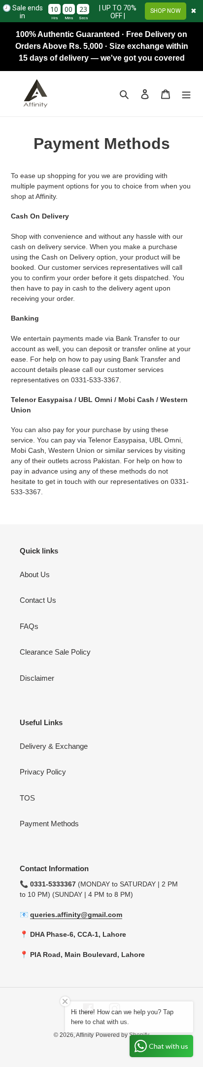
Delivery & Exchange (54, 746)
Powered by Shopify (122, 1034)
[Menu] (186, 94)
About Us (35, 574)
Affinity (85, 1034)
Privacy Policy (43, 772)
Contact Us (38, 600)
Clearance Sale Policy (55, 652)
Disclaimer (37, 678)
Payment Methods (49, 823)
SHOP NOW (165, 10)
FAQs (29, 626)
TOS (27, 798)
